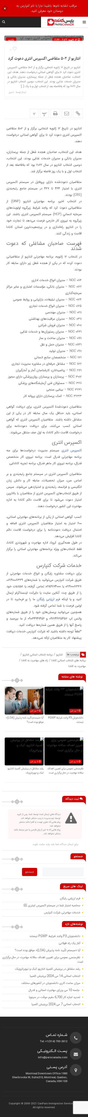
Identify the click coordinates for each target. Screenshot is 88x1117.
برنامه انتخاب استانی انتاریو (38, 654)
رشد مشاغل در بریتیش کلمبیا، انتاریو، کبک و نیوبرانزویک (25, 770)
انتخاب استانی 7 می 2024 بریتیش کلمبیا (56, 1004)
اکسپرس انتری (72, 450)
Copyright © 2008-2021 (23, 1104)
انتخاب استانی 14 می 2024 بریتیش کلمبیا (55, 976)
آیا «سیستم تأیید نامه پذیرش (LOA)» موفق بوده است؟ (47, 950)
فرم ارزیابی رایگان (48, 599)
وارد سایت (44, 844)
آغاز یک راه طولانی (69, 943)
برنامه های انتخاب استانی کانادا (68, 660)
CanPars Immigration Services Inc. (58, 1104)
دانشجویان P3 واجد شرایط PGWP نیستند (54, 936)
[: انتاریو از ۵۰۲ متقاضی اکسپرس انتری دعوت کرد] (66, 113)
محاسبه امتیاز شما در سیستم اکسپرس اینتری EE (52, 905)
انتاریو (59, 654)
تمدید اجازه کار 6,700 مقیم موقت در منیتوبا (54, 997)
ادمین (11, 92)
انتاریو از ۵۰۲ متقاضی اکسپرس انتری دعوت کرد (44, 59)
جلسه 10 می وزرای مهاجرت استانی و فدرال (54, 990)
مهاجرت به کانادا (77, 666)
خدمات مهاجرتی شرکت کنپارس (62, 912)
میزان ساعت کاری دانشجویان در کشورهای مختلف (50, 983)
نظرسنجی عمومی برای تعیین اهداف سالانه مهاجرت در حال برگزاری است (65, 770)
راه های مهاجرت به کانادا (34, 660)
